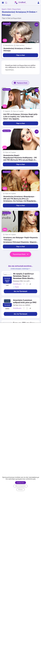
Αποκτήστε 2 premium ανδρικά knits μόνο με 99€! (25, 301)
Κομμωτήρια (16, 9)
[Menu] (3, 3)
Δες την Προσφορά (20, 291)
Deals (9, 9)
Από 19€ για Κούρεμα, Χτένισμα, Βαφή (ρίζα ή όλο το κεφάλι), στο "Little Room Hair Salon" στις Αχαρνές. (20, 116)
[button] (38, 41)
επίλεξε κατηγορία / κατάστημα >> (20, 269)
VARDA (7, 309)
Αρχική (4, 9)
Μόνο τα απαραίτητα (20, 486)
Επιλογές (20, 489)
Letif (7, 285)
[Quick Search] (6, 2)
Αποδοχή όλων (20, 482)
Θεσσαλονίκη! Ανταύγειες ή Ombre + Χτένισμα (17, 49)
